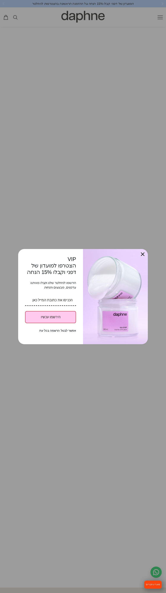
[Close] (142, 254)
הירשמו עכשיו (51, 317)
